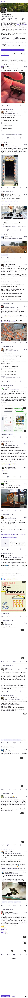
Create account (5, 996)
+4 (24, 60)
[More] (26, 105)
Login (13, 996)
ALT (23, 101)
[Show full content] (25, 42)
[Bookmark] (20, 105)
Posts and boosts (5, 58)
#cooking (21, 60)
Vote (3, 134)
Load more (14, 958)
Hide (22, 73)
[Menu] (25, 50)
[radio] (1, 123)
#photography (4, 60)
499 (9, 19)
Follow (12, 50)
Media (14, 53)
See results (8, 134)
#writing (10, 60)
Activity (5, 53)
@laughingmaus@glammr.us (6, 16)
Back (4, 1)
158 (2, 19)
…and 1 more (22, 868)
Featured (23, 53)
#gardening (15, 60)
